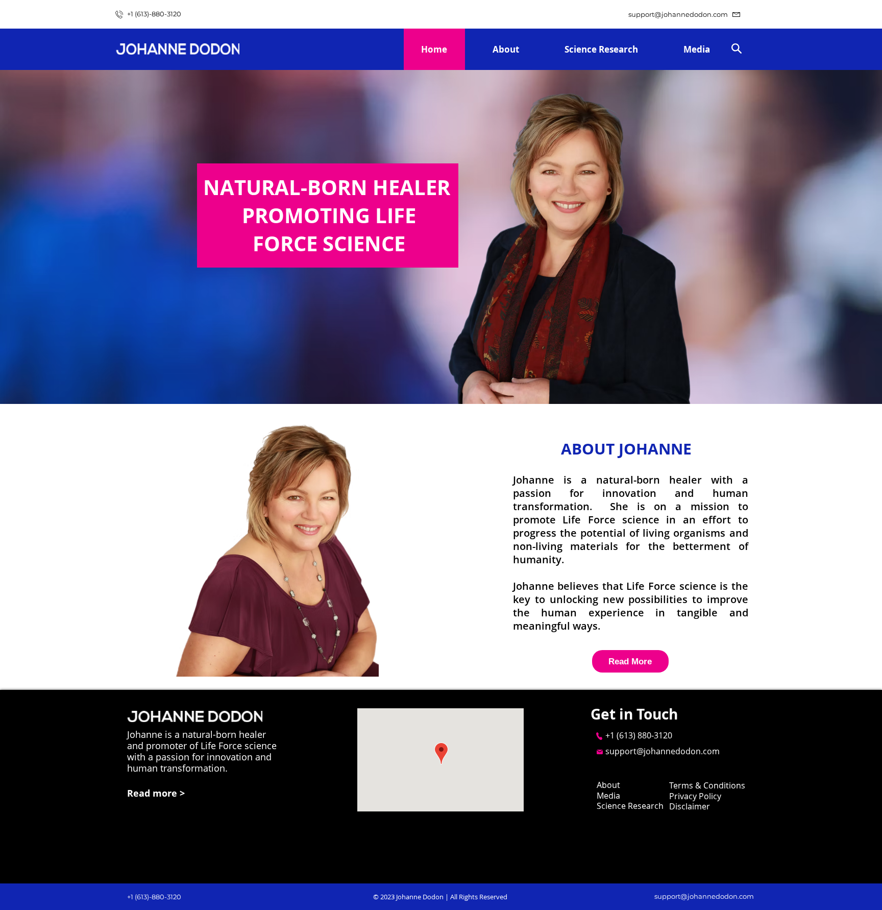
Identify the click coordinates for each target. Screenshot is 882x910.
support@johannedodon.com (678, 14)
